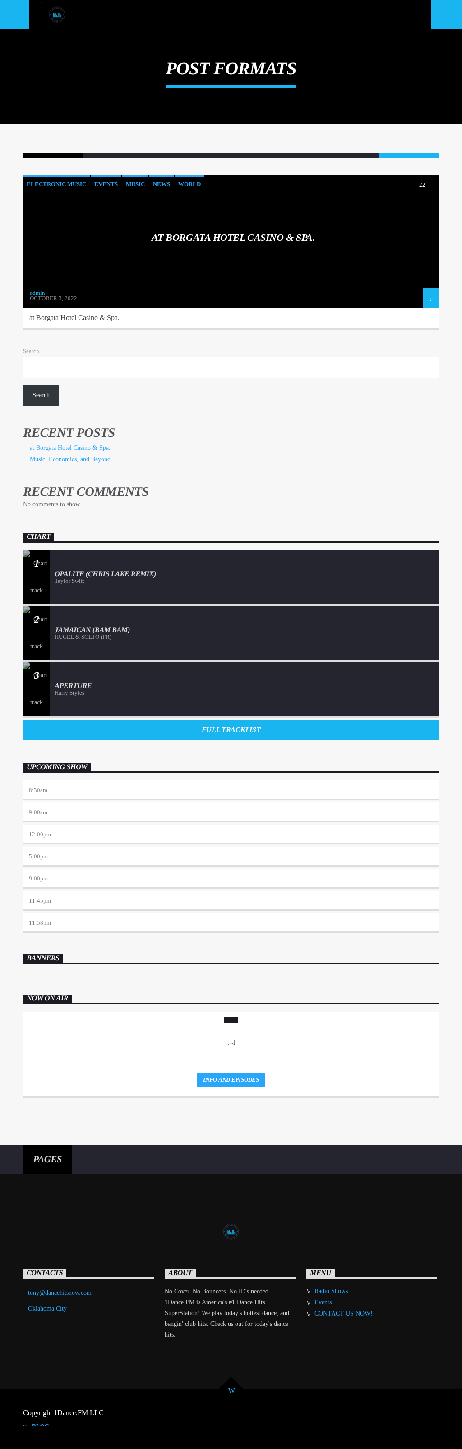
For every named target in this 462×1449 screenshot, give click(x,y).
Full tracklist (231, 730)
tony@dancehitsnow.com (60, 1292)
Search (31, 351)
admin (37, 292)
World (189, 184)
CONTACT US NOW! (343, 1313)
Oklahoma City (47, 1308)
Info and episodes (231, 1079)
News (161, 184)
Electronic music (56, 184)
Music (135, 184)
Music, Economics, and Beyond (70, 459)
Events (106, 184)
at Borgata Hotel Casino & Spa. (233, 237)
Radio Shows (331, 1291)
